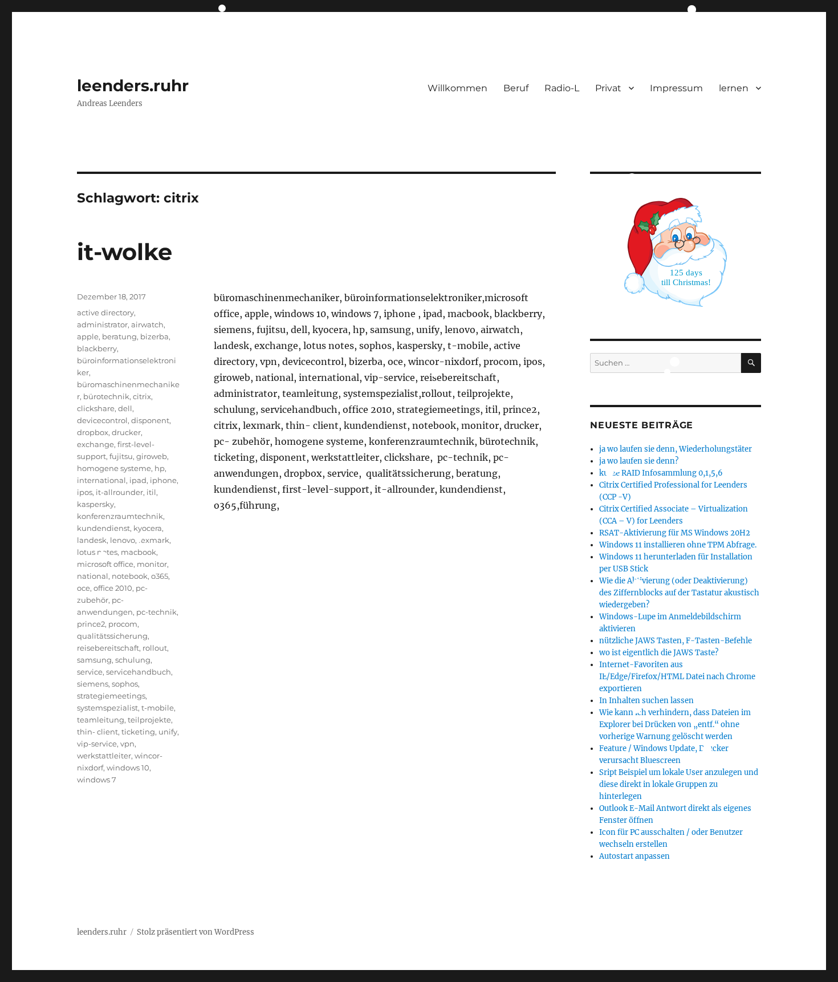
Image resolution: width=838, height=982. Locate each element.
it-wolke (124, 252)
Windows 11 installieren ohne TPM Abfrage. (677, 545)
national (92, 576)
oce (83, 588)
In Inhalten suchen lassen (646, 700)
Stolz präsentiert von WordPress (195, 932)
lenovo (122, 540)
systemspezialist (107, 707)
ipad (138, 480)
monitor (152, 564)
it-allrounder (119, 492)
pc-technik (156, 611)
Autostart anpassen (634, 856)
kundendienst (103, 528)
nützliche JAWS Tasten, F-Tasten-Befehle (675, 641)
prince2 (91, 623)
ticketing (138, 731)
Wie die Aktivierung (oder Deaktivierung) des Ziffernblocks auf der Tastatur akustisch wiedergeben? (679, 593)
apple (88, 336)
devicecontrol (102, 420)
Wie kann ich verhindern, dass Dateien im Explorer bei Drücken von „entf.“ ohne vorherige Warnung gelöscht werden (675, 724)
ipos (84, 492)
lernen (733, 88)
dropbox (92, 432)
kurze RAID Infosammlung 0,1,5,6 (661, 473)
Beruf (515, 88)
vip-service (97, 743)
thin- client (97, 731)
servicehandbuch (138, 671)
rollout (155, 647)
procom (122, 623)
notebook (130, 576)
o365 (159, 576)
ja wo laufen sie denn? (638, 461)
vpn (127, 743)
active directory (105, 312)
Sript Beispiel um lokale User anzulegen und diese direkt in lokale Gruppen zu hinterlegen (678, 784)
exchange (95, 444)
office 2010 (112, 588)
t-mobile (157, 707)
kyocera (147, 528)
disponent (150, 420)
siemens (92, 683)
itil (151, 492)
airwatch (147, 324)
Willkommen (457, 88)
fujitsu (121, 456)
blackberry (97, 348)
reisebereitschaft (108, 647)
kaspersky (95, 504)
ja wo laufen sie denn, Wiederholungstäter (675, 449)
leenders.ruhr (133, 85)
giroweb (151, 456)
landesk (92, 540)
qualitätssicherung (112, 635)
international (101, 480)
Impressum (676, 88)
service (90, 671)
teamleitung (100, 719)
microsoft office (105, 564)
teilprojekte (149, 719)
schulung (132, 659)
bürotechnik (106, 396)
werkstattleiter (104, 755)
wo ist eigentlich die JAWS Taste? (658, 653)
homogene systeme (114, 468)
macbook (138, 552)
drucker (126, 432)
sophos (125, 683)
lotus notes (97, 552)
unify (167, 731)
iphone (163, 480)
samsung (94, 659)
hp (159, 468)
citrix (142, 396)
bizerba (154, 336)
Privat (608, 88)
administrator (102, 324)
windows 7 (96, 779)
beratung (119, 336)
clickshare (96, 408)
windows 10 (128, 767)
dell (125, 408)
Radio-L (561, 88)
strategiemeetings (111, 695)
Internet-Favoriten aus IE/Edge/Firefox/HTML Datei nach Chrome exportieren (677, 676)
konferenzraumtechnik (120, 516)
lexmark (154, 540)
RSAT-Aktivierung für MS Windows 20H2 (674, 533)
